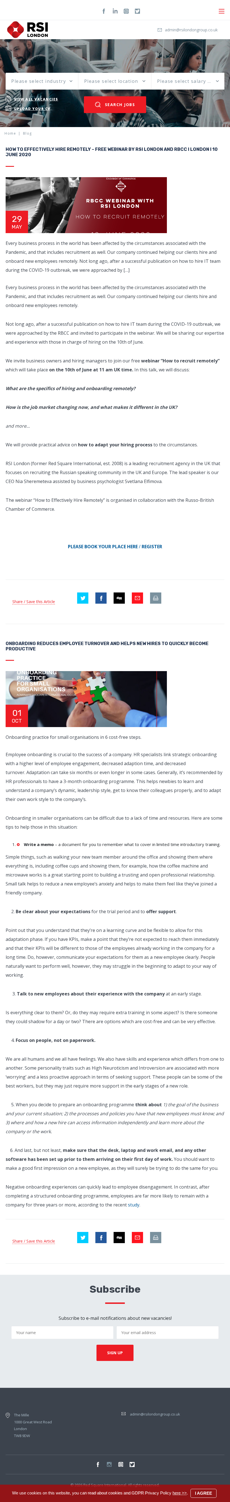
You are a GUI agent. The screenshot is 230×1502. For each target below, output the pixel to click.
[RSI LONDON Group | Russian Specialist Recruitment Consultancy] (27, 29)
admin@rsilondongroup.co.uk (191, 29)
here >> (180, 1493)
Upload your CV (32, 108)
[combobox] (42, 81)
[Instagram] (126, 11)
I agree (203, 1493)
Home (10, 133)
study (133, 1205)
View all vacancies (36, 99)
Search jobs (119, 104)
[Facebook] (104, 11)
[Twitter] (137, 11)
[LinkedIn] (115, 11)
